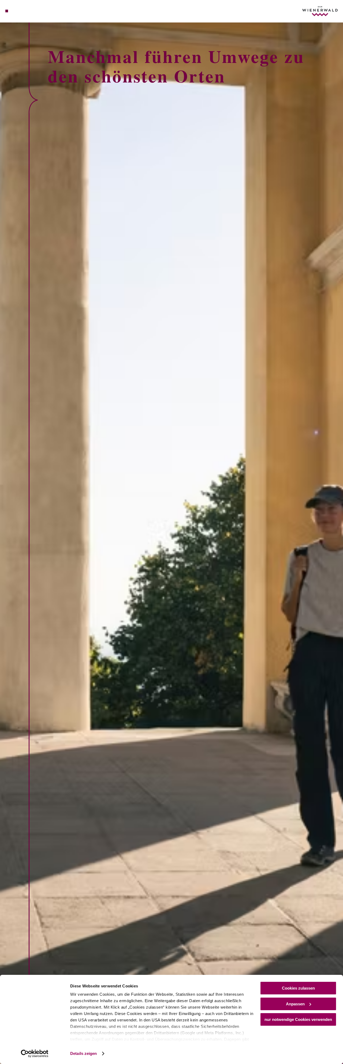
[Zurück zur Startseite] (320, 11)
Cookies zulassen (298, 988)
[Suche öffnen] (31, 11)
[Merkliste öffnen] (25, 11)
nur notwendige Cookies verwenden (298, 1019)
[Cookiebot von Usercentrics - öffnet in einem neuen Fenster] (34, 1054)
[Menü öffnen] (6, 11)
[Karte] (18, 11)
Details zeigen (83, 1053)
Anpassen (295, 1004)
